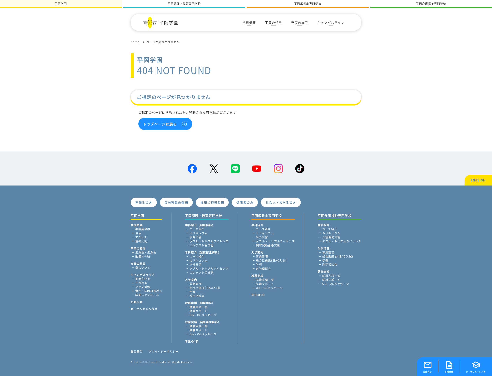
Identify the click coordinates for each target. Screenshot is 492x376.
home (135, 42)
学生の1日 (192, 341)
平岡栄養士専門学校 (307, 3)
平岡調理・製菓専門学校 (184, 3)
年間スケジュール (147, 295)
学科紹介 (257, 225)
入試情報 (324, 248)
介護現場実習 (331, 237)
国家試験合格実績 (268, 245)
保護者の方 (244, 202)
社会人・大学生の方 (281, 202)
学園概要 (137, 225)
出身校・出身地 (145, 252)
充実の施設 (138, 263)
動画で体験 (142, 256)
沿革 (138, 233)
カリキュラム (199, 233)
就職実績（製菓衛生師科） (203, 322)
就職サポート (199, 311)
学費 (193, 292)
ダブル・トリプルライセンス (209, 241)
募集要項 (196, 284)
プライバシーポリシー (164, 351)
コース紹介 (197, 229)
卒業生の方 (143, 202)
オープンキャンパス (144, 309)
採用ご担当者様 (212, 202)
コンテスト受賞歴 (202, 245)
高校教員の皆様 (176, 202)
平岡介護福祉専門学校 (431, 3)
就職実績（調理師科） (200, 303)
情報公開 (141, 241)
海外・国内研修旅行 (148, 291)
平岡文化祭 (142, 279)
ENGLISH (478, 180)
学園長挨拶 (142, 229)
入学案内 (191, 280)
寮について (142, 267)
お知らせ (137, 302)
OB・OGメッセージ (203, 315)
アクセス (141, 237)
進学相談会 (197, 296)
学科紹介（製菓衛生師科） (203, 252)
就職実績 (257, 275)
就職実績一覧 (199, 307)
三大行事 (141, 283)
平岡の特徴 (138, 248)
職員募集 (137, 351)
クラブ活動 (142, 287)
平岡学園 (169, 22)
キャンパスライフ (143, 275)
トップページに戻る (160, 123)
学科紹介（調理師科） (200, 225)
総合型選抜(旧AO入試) (205, 288)
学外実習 (196, 237)
